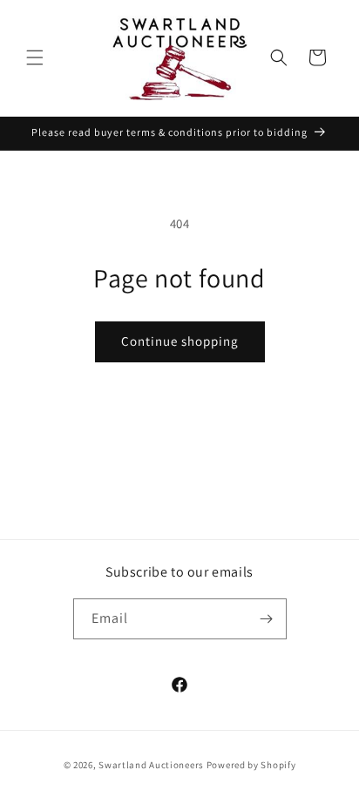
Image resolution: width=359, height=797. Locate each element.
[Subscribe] (266, 618)
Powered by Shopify (251, 765)
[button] (35, 57)
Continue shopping (180, 341)
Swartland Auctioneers (151, 765)
